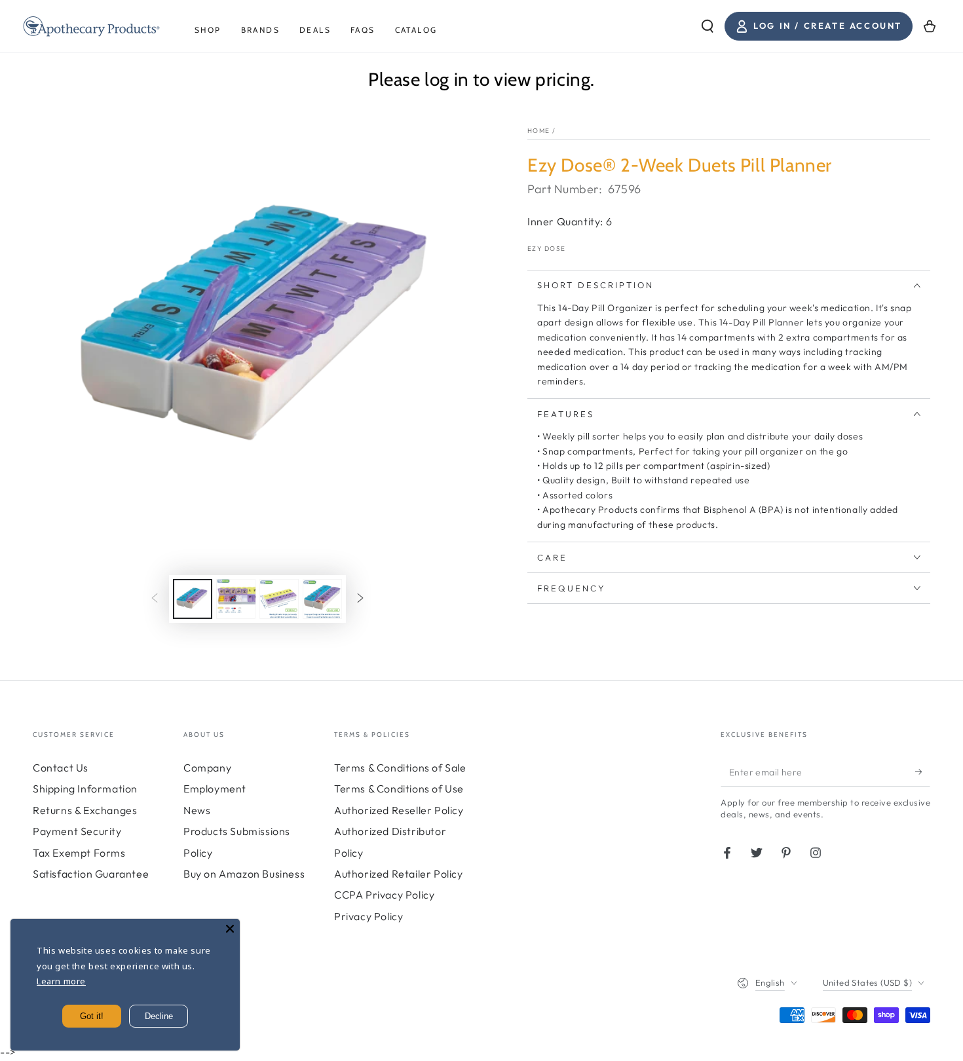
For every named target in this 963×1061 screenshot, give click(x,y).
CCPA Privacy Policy (384, 894)
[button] (707, 26)
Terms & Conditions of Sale (400, 767)
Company (207, 767)
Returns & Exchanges (85, 810)
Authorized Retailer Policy (398, 873)
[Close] (229, 928)
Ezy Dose (546, 248)
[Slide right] (360, 598)
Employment (214, 788)
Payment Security (77, 831)
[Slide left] (154, 598)
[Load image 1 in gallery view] (192, 599)
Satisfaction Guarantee (91, 873)
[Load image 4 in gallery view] (322, 599)
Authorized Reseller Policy (399, 810)
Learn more (61, 981)
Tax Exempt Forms (79, 852)
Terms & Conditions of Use (399, 788)
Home (538, 130)
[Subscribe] (922, 771)
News (196, 810)
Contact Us (60, 767)
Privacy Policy (368, 916)
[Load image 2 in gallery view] (235, 599)
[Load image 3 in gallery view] (279, 599)
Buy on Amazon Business (244, 873)
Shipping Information (85, 788)
